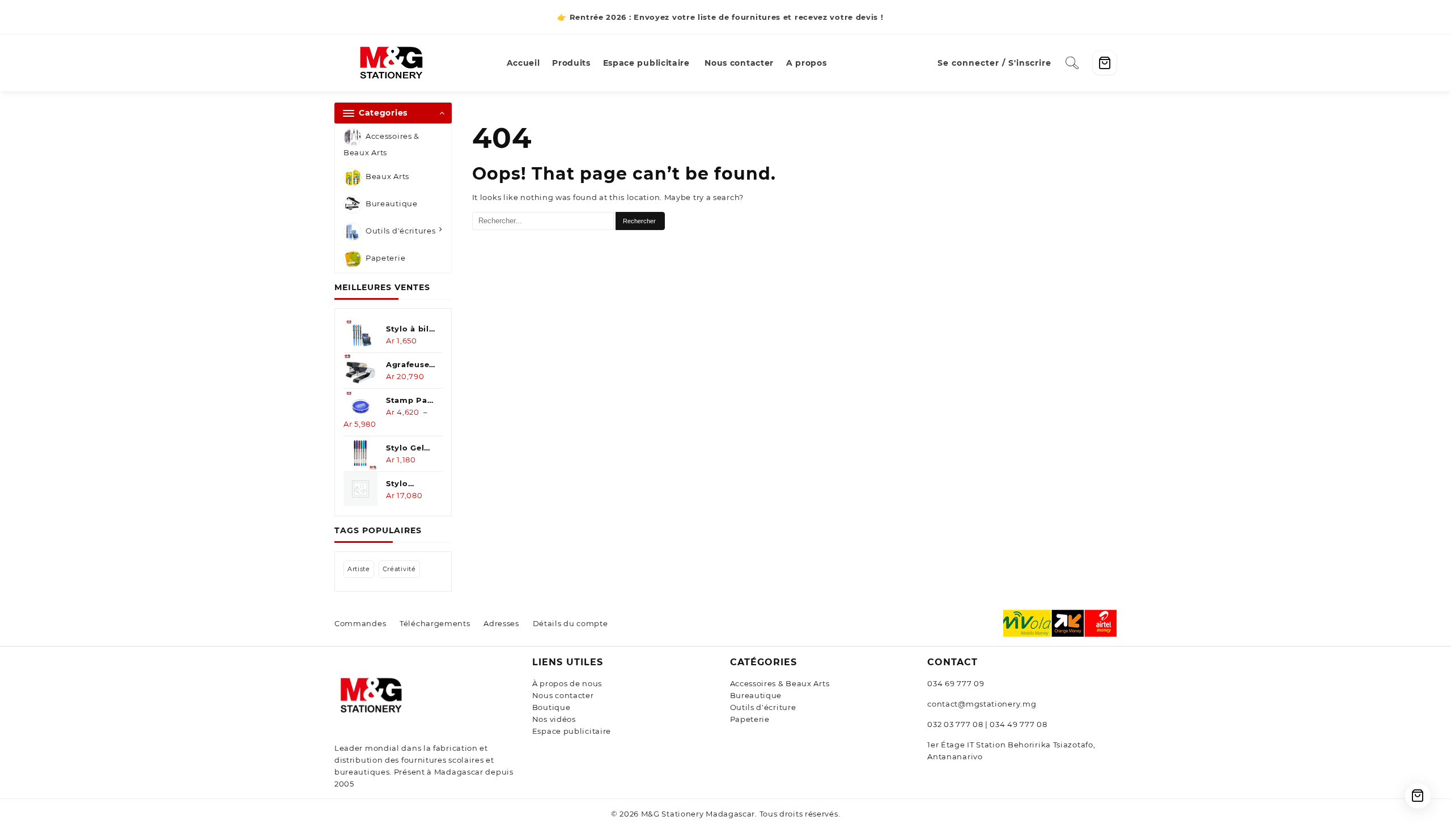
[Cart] (1104, 63)
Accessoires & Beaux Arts (381, 144)
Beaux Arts (387, 176)
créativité (399, 569)
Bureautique (392, 204)
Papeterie (385, 258)
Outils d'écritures (401, 231)
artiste (358, 569)
